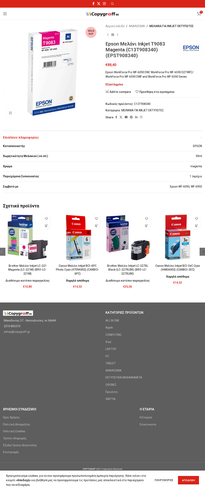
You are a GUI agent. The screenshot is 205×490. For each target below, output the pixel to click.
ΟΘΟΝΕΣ (111, 384)
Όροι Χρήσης (11, 417)
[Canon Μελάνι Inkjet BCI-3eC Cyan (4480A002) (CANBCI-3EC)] (177, 237)
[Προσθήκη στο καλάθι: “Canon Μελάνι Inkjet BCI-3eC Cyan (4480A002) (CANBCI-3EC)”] (196, 225)
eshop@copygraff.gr (17, 331)
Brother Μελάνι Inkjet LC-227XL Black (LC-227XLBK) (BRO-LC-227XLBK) (127, 269)
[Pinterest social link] (131, 117)
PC (107, 356)
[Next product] (117, 34)
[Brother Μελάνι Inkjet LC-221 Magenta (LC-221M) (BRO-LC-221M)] (27, 237)
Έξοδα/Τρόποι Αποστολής (20, 445)
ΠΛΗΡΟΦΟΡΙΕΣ (164, 480)
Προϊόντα (112, 392)
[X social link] (98, 4)
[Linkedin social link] (136, 117)
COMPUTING (113, 334)
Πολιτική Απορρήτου (16, 424)
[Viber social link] (141, 117)
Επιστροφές (11, 452)
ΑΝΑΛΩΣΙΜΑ (137, 26)
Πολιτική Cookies (14, 431)
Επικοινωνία (148, 424)
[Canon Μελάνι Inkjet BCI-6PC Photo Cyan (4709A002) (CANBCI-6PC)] (77, 237)
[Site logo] (103, 13)
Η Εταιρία (146, 417)
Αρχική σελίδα (115, 26)
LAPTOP (111, 349)
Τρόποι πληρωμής (15, 438)
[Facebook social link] (93, 4)
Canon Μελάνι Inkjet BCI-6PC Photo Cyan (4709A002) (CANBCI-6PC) (77, 269)
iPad (108, 342)
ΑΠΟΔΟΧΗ (188, 480)
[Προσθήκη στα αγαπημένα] (46, 218)
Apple (109, 327)
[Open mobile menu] (5, 14)
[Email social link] (126, 117)
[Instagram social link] (104, 4)
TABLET (111, 363)
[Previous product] (108, 34)
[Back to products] (112, 34)
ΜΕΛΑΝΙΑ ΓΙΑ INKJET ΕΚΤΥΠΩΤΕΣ (171, 26)
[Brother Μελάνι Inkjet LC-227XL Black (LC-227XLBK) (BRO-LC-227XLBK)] (127, 237)
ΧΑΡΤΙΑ (111, 399)
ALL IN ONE (112, 320)
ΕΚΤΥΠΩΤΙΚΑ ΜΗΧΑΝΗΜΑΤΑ (124, 377)
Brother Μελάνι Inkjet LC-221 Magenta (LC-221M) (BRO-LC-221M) (27, 269)
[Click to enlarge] (10, 113)
